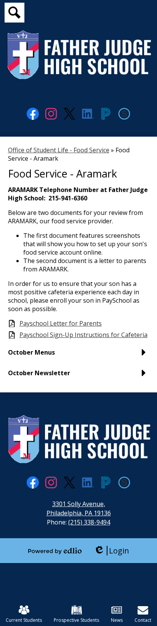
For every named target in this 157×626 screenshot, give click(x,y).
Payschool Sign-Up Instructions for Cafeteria (83, 335)
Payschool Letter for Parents (60, 323)
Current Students (24, 620)
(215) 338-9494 (89, 522)
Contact (143, 620)
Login (111, 550)
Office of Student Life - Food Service (58, 150)
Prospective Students (76, 620)
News (117, 620)
